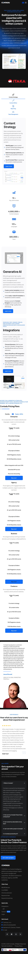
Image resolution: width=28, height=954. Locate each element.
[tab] (13, 96)
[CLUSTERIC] (14, 890)
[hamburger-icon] (26, 2)
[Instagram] (16, 934)
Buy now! (14, 478)
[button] (14, 783)
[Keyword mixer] (14, 895)
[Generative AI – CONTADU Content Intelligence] (14, 258)
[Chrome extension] (14, 893)
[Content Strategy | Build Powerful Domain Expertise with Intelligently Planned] (5, 2)
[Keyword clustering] (14, 898)
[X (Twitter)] (20, 934)
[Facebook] (7, 934)
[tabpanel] (13, 151)
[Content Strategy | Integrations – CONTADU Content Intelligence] (14, 382)
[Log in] (14, 914)
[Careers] (14, 912)
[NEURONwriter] (14, 888)
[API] (14, 909)
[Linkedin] (11, 934)
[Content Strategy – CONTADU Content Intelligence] (14, 176)
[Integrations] (14, 906)
